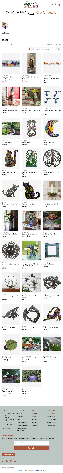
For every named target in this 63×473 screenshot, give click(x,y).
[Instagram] (11, 461)
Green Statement (52, 422)
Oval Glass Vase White (50, 234)
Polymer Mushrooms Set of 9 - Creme (52, 359)
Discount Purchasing (22, 422)
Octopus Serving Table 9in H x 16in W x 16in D (31, 265)
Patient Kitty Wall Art (8, 172)
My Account (56, 4)
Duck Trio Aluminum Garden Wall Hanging (31, 297)
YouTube (34, 422)
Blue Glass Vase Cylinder (9, 234)
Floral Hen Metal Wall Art (9, 328)
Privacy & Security (52, 413)
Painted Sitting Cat (28, 204)
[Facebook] (3, 461)
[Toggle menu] (3, 5)
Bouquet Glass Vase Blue (30, 234)
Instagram (34, 416)
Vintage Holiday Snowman (10, 110)
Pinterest (34, 419)
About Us (19, 413)
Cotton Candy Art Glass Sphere (29, 391)
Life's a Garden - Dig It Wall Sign (51, 79)
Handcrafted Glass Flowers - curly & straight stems (10, 78)
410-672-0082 (9, 425)
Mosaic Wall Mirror (48, 264)
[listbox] (47, 49)
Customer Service (6, 428)
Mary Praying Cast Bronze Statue (30, 78)
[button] (31, 12)
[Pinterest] (7, 461)
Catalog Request (8, 455)
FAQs (18, 419)
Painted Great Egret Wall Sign (30, 173)
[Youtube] (15, 461)
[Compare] (48, 4)
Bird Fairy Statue (7, 142)
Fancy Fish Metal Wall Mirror (31, 328)
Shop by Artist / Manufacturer (21, 429)
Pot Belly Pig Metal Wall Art (51, 296)
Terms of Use (51, 425)
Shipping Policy (51, 419)
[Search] (52, 4)
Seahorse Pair (26, 142)
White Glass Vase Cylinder (51, 204)
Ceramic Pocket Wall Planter (31, 110)
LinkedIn (34, 425)
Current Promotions (22, 425)
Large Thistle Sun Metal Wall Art (10, 265)
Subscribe (31, 448)
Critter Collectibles (7, 358)
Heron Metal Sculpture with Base (10, 297)
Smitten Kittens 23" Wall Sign (52, 172)
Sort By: (39, 49)
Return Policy (51, 416)
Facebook (35, 413)
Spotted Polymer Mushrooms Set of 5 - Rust (31, 359)
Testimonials (20, 416)
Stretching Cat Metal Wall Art (52, 328)
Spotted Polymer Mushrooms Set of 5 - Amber (10, 391)
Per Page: (5, 44)
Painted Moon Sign (49, 142)
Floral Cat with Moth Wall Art (11, 204)
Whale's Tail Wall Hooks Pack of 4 (52, 111)
